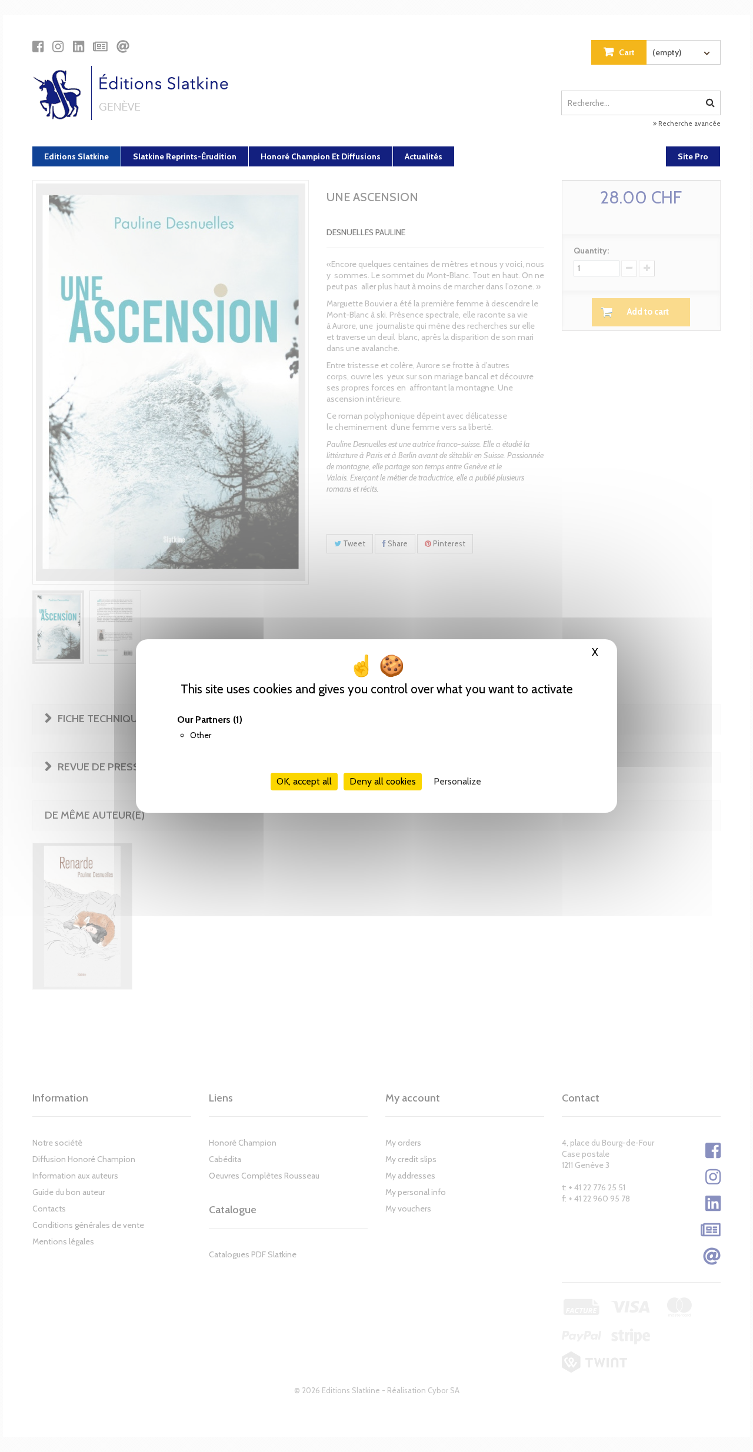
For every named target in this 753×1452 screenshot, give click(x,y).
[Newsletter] (100, 46)
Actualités (423, 156)
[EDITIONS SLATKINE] (135, 93)
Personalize (457, 781)
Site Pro (693, 156)
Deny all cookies (382, 781)
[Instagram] (58, 46)
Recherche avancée (689, 123)
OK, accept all (304, 781)
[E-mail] (122, 46)
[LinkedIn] (78, 46)
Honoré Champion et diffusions (321, 156)
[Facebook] (38, 46)
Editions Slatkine (76, 156)
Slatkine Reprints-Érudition (184, 156)
